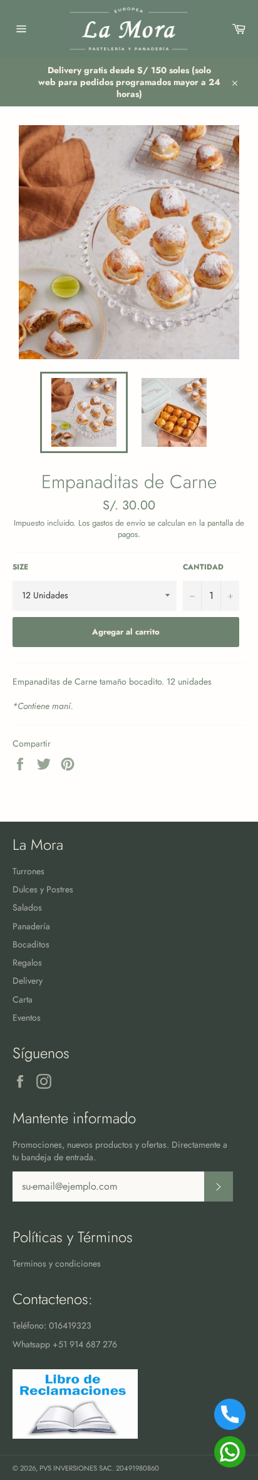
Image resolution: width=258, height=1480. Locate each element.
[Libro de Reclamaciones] (75, 1435)
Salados (27, 907)
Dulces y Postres (43, 889)
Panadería (31, 926)
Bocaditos (31, 944)
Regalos (27, 962)
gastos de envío (118, 523)
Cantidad (203, 567)
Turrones (28, 871)
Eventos (27, 1017)
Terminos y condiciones (57, 1263)
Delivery (28, 980)
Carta (23, 999)
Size (20, 567)
